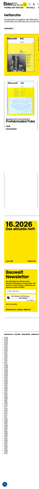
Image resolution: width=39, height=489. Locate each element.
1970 (5, 419)
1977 (5, 407)
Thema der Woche (14, 8)
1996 (6, 387)
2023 (6, 343)
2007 (6, 369)
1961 (5, 430)
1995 (6, 389)
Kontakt (17, 334)
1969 (6, 420)
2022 (6, 344)
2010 (5, 364)
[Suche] (29, 4)
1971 (5, 417)
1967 (6, 424)
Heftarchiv (32, 261)
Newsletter (26, 334)
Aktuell (30, 8)
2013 (5, 359)
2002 (6, 377)
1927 (5, 448)
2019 (6, 349)
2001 (5, 379)
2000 (6, 381)
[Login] (33, 4)
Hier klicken (23, 298)
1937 (5, 444)
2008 (6, 367)
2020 (6, 347)
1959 (6, 434)
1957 (5, 437)
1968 (6, 422)
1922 (6, 453)
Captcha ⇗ (30, 300)
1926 (6, 450)
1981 (5, 400)
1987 (6, 395)
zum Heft (9, 261)
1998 (6, 384)
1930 (6, 445)
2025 (6, 339)
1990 (6, 394)
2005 (6, 372)
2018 (6, 351)
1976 (6, 409)
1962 (6, 429)
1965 (6, 425)
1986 (6, 397)
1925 (6, 452)
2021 (5, 346)
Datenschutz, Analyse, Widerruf (18, 310)
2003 (6, 376)
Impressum (8, 334)
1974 (5, 412)
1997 (6, 386)
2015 (5, 356)
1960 (6, 432)
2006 (6, 371)
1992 (6, 391)
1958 (6, 435)
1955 (6, 439)
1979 (6, 404)
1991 (5, 392)
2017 (5, 352)
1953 (6, 442)
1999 (6, 382)
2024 (6, 341)
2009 (6, 366)
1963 (6, 427)
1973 (5, 414)
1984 (6, 399)
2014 (5, 357)
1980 (6, 402)
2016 (6, 354)
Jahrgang (8, 28)
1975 (5, 410)
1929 (6, 447)
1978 (6, 405)
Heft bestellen (11, 129)
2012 (5, 361)
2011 (5, 362)
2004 (6, 374)
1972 (5, 415)
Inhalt (8, 126)
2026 (6, 338)
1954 (6, 440)
